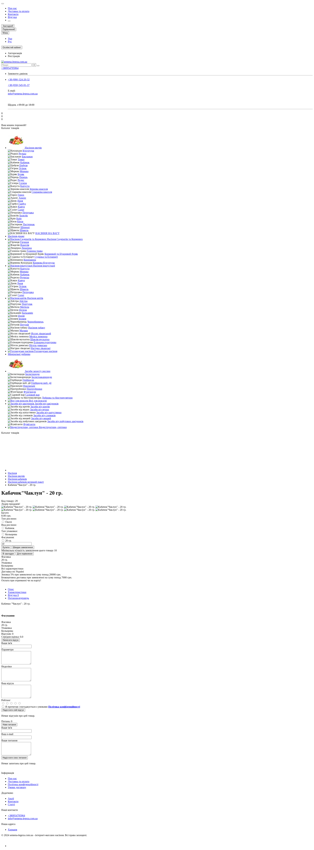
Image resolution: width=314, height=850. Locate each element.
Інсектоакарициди (42, 377)
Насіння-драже (16, 236)
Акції (11, 798)
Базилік (23, 215)
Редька (22, 153)
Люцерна (26, 248)
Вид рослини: (9, 524)
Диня (20, 200)
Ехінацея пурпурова (45, 342)
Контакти (13, 14)
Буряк (21, 174)
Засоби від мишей (41, 418)
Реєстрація (14, 56)
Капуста (24, 186)
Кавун (21, 206)
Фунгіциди (30, 391)
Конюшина (30, 259)
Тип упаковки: (9, 531)
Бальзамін (27, 312)
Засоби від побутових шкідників (65, 421)
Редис (21, 180)
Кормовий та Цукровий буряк (61, 253)
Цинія (21, 315)
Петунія (24, 324)
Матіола (24, 307)
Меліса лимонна (38, 336)
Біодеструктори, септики (52, 427)
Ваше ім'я (6, 643)
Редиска (24, 277)
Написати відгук (10, 640)
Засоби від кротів (40, 406)
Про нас (12, 8)
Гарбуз (22, 203)
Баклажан (27, 156)
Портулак (27, 304)
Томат (21, 159)
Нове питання (9, 724)
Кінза (20, 221)
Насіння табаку (36, 327)
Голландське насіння (45, 351)
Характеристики (17, 592)
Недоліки (6, 666)
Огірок (22, 168)
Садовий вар (32, 394)
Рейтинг (6, 700)
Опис (11, 589)
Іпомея (22, 318)
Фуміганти (29, 424)
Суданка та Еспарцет (46, 256)
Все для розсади (37, 400)
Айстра (23, 301)
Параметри (7, 649)
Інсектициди (32, 374)
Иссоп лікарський (41, 333)
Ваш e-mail (7, 734)
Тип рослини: (9, 518)
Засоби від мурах (39, 409)
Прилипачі (29, 386)
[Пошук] (38, 65)
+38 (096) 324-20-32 (19, 79)
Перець (23, 177)
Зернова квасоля (38, 189)
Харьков (12, 829)
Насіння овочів (33, 147)
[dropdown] (2, 3)
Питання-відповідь (18, 598)
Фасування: (7, 537)
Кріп (19, 218)
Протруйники (34, 388)
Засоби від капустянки (48, 412)
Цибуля (23, 165)
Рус (10, 41)
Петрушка (28, 212)
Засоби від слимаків (44, 415)
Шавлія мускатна (39, 339)
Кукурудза (28, 150)
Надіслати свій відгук (13, 710)
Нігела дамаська (38, 345)
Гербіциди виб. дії (41, 383)
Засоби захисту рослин (37, 371)
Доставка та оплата (18, 11)
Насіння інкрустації (43, 265)
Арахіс (22, 197)
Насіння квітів (34, 298)
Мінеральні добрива (19, 354)
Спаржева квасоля (42, 192)
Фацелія (24, 245)
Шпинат (25, 227)
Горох (21, 194)
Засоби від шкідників (46, 403)
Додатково (7, 793)
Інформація (7, 773)
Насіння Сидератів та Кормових (64, 239)
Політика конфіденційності (23, 784)
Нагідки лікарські (40, 348)
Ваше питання (9, 740)
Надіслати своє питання (14, 757)
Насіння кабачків (17, 479)
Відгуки (12, 17)
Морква (24, 171)
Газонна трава (35, 251)
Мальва (23, 330)
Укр (10, 38)
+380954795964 (9, 68)
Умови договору (17, 787)
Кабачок (24, 162)
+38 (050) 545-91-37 (19, 85)
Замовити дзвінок (18, 73)
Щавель (24, 230)
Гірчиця (24, 242)
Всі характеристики (12, 568)
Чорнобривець (35, 321)
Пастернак (29, 224)
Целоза (23, 310)
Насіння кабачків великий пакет (26, 482)
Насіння (12, 473)
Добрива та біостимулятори (57, 397)
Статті (11, 804)
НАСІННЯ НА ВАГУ (47, 233)
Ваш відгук (7, 683)
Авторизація (15, 53)
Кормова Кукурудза (44, 262)
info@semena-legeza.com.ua (23, 93)
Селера (23, 183)
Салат (21, 209)
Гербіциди (28, 380)
